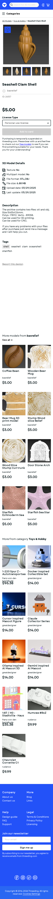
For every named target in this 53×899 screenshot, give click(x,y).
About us (7, 797)
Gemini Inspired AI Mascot (38, 667)
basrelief (12, 90)
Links (30, 800)
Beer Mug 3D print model (10, 420)
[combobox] (26, 123)
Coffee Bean (10, 371)
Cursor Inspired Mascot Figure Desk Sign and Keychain (12, 620)
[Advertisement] (26, 299)
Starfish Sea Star (39, 512)
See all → (7, 340)
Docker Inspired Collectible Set (38, 573)
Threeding (4, 5)
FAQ (4, 820)
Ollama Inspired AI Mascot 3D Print (12, 667)
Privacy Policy (34, 820)
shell (6, 246)
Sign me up (26, 847)
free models (25, 144)
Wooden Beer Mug (37, 372)
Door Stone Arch (39, 465)
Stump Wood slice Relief (36, 420)
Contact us (8, 800)
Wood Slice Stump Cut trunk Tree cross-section (13, 467)
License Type (10, 117)
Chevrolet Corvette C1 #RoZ (10, 761)
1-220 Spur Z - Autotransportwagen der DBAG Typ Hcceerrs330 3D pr (13, 573)
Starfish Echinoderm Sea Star (13, 514)
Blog (29, 797)
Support (7, 824)
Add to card (26, 131)
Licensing (32, 824)
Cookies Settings (31, 893)
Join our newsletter (15, 833)
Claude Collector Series (39, 620)
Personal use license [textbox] (16, 123)
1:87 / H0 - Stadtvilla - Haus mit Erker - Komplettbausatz (13, 714)
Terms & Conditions (38, 816)
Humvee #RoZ (37, 713)
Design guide (9, 816)
